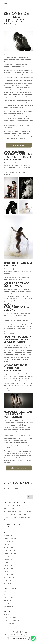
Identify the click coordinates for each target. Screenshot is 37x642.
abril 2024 (7, 562)
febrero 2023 (8, 574)
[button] (33, 638)
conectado (23, 486)
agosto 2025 (8, 541)
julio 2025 (7, 544)
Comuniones (8, 597)
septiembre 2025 (10, 538)
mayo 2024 (8, 559)
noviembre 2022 (9, 580)
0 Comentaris (17, 28)
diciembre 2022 (9, 577)
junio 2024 (7, 556)
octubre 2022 (8, 583)
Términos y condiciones (21, 639)
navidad (6, 603)
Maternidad (8, 600)
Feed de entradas (10, 617)
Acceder (6, 614)
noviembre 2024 (9, 550)
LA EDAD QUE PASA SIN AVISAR (15, 514)
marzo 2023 (8, 571)
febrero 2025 (8, 547)
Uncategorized (9, 606)
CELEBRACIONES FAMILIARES (14, 505)
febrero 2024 (8, 568)
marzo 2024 (8, 565)
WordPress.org (9, 623)
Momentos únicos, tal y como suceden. (17, 511)
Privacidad (14, 637)
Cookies (10, 639)
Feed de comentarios (11, 620)
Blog (5, 594)
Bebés (6, 591)
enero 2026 (8, 535)
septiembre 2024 (10, 553)
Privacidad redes (24, 637)
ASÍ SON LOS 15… (9, 508)
